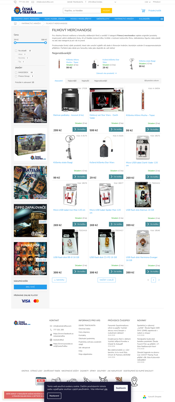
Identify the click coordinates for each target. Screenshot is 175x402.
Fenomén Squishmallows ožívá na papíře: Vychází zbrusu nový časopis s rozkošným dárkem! (118, 329)
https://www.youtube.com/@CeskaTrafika (63, 344)
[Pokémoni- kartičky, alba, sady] (103, 381)
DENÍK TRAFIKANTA (75, 2)
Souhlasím (121, 388)
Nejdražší (85, 81)
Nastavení (54, 395)
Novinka (23, 58)
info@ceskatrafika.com (62, 326)
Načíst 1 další (107, 280)
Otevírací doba (95, 2)
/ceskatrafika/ (58, 340)
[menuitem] (26, 19)
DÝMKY (93, 371)
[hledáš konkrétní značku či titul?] (87, 381)
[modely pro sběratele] (72, 381)
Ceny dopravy (84, 332)
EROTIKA (25, 371)
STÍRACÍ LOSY (36, 371)
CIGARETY (84, 371)
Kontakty (82, 335)
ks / (30, 287)
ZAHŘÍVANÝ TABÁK (52, 371)
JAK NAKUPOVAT (115, 371)
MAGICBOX (25, 72)
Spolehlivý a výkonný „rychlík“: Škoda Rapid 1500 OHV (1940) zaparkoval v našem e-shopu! (148, 329)
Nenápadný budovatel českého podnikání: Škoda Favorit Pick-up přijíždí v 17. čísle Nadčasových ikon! (148, 343)
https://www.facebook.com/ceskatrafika (63, 334)
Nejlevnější (72, 81)
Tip (21, 61)
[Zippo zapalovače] (56, 381)
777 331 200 (58, 330)
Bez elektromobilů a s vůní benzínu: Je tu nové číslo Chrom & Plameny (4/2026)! (119, 352)
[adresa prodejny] (134, 381)
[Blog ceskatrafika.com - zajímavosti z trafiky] (40, 381)
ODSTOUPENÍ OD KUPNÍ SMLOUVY (138, 371)
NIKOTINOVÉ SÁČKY (70, 371)
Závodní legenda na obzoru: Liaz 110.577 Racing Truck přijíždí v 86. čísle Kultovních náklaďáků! (148, 356)
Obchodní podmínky (87, 338)
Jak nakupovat (84, 347)
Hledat (106, 10)
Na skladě (24, 50)
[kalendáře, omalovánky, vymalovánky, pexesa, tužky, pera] (118, 381)
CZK (146, 2)
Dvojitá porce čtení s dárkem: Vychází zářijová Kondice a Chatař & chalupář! (119, 341)
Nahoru (60, 280)
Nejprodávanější (100, 81)
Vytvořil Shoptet (154, 396)
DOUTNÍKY (101, 371)
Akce (21, 54)
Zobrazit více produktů (105, 73)
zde (105, 389)
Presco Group (25, 76)
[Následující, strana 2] (153, 280)
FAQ (80, 351)
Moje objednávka (85, 354)
